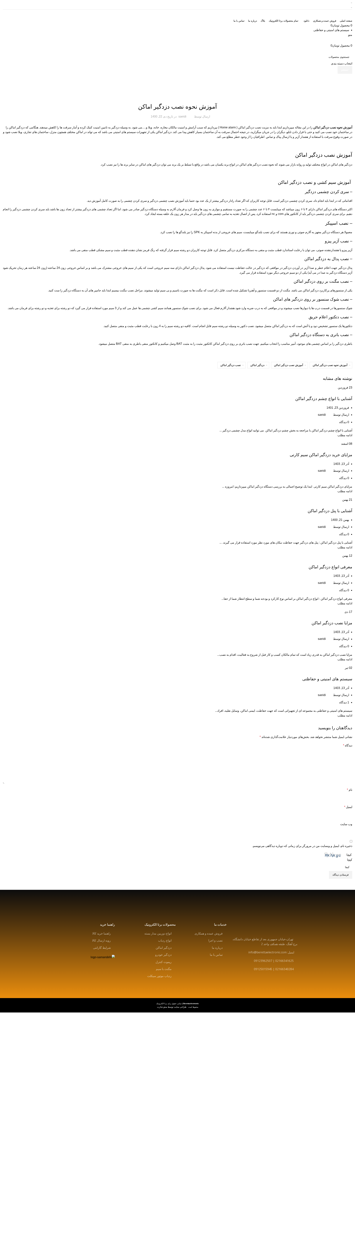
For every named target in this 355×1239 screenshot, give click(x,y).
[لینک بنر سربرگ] (177, 619)
